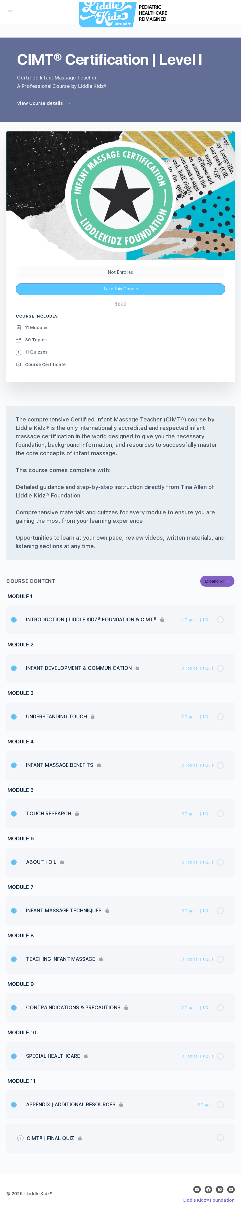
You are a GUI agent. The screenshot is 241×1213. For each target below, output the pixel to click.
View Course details (40, 103)
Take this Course (120, 288)
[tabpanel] (120, 483)
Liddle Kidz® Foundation (209, 1200)
